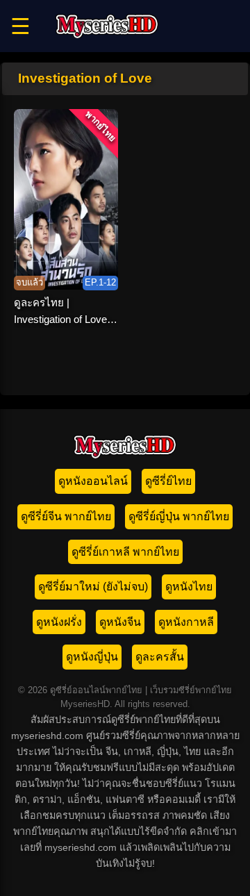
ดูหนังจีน (120, 622)
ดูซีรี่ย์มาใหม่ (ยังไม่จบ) (93, 586)
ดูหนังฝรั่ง (59, 622)
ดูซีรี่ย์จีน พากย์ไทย (66, 516)
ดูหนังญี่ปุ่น (92, 657)
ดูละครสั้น (159, 657)
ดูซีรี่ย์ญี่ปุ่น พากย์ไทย (178, 516)
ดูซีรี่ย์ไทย (168, 481)
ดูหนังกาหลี (186, 622)
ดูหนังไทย (188, 586)
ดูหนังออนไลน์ (93, 481)
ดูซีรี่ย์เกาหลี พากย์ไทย (125, 552)
